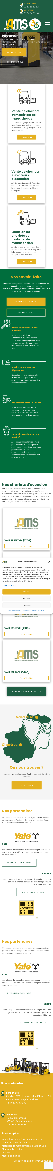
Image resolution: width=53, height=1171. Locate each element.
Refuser (26, 598)
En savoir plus (14, 52)
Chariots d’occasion (12, 1149)
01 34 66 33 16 (31, 13)
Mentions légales (11, 1155)
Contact (6, 1152)
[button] (49, 562)
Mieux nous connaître (26, 302)
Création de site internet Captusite (32, 1160)
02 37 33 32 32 (31, 6)
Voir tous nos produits (26, 691)
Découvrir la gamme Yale (19, 993)
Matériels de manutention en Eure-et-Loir (24, 1145)
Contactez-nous (15, 62)
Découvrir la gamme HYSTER (33, 1023)
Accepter (26, 591)
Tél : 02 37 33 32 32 (16, 1102)
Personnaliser (26, 605)
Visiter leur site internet (19, 862)
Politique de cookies (14, 611)
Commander (26, 137)
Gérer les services (10, 585)
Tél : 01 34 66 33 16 (16, 1124)
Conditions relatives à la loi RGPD (33, 611)
